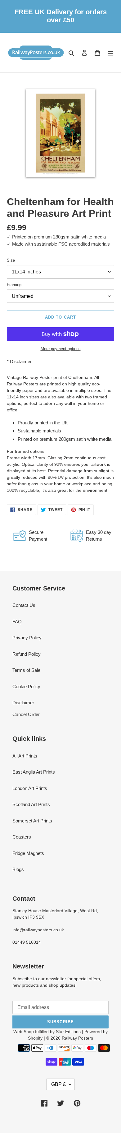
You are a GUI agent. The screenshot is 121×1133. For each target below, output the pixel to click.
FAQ (17, 621)
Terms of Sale (26, 670)
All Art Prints (24, 755)
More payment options (61, 348)
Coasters (21, 836)
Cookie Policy (26, 686)
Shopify (35, 1038)
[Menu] (110, 52)
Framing (14, 284)
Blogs (18, 869)
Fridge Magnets (28, 853)
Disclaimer (21, 361)
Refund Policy (26, 654)
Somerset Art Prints (32, 820)
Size (11, 260)
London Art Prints (29, 788)
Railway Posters (77, 1038)
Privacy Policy (27, 637)
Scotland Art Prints (31, 804)
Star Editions (68, 1031)
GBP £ (58, 1084)
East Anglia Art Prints (33, 772)
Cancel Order (26, 714)
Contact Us (23, 605)
